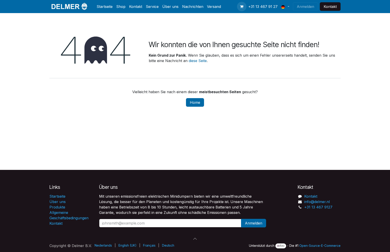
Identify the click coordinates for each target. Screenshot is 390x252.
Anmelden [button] (253, 223)
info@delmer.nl (317, 201)
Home (195, 102)
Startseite (57, 196)
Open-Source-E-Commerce (320, 245)
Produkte (57, 207)
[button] (195, 238)
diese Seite (198, 60)
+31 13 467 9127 (318, 207)
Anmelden (305, 6)
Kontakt (330, 6)
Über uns (57, 201)
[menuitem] (104, 6)
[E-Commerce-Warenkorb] (241, 6)
